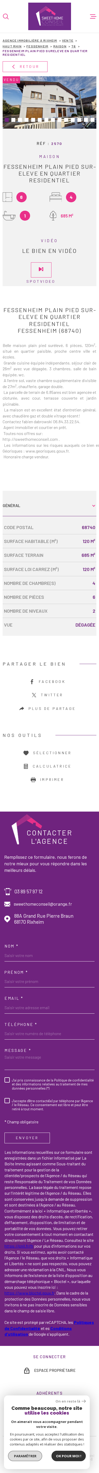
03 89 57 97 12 (28, 891)
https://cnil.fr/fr (18, 1245)
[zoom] (49, 102)
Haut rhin (12, 46)
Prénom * (16, 972)
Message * (17, 1050)
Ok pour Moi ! (68, 1456)
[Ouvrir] (6, 16)
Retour (29, 66)
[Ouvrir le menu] (93, 16)
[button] (7, 120)
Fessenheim (37, 46)
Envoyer (27, 1138)
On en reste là (67, 1401)
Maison (60, 46)
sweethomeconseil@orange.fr (43, 903)
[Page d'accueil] (49, 16)
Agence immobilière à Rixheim (30, 40)
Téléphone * (20, 1024)
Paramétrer (25, 1456)
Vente (67, 40)
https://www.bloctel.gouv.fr (29, 1292)
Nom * (11, 946)
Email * (13, 998)
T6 (73, 46)
